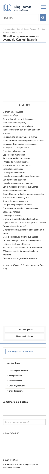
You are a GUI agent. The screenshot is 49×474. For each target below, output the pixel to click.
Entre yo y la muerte (17, 386)
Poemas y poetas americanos (20, 351)
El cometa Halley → (24, 336)
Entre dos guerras (16, 391)
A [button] (20, 105)
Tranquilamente (15, 376)
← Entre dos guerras (24, 330)
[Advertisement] (24, 72)
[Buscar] (43, 17)
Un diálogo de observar (18, 371)
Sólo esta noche (15, 381)
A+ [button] (28, 105)
